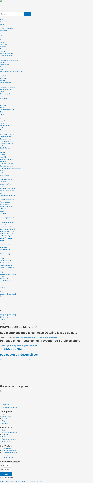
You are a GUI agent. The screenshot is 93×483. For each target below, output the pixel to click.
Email (2, 470)
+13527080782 (11, 349)
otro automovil (53, 338)
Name (2, 465)
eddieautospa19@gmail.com (20, 354)
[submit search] (27, 14)
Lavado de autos (43, 338)
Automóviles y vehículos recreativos (25, 338)
